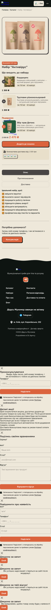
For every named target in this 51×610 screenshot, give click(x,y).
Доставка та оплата (35, 298)
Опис (25, 172)
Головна (5, 10)
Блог (8, 303)
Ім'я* (2, 445)
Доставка (25, 184)
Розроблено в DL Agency (25, 335)
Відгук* (3, 465)
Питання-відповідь (35, 293)
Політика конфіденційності (18, 329)
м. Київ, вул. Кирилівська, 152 (27, 322)
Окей (3, 561)
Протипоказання (25, 178)
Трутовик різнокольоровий (31, 97)
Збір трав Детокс (26, 123)
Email (2, 526)
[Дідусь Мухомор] (7, 4)
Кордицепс (22, 78)
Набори (9, 293)
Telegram (27, 315)
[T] (25, 279)
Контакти (30, 288)
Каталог (13, 10)
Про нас (10, 298)
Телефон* (4, 379)
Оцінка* (3, 440)
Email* (3, 455)
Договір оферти (36, 329)
